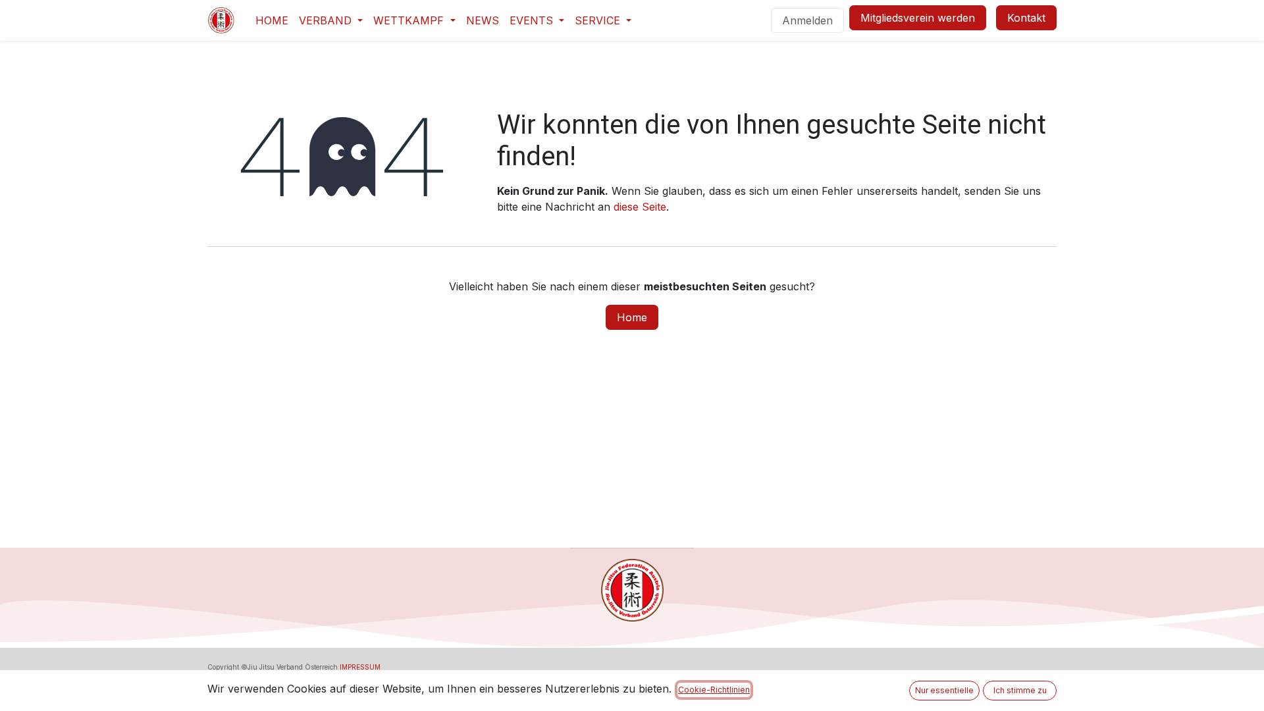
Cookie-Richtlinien (714, 690)
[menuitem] (272, 20)
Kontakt (1026, 17)
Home (632, 317)
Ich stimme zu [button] (1020, 690)
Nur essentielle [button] (944, 690)
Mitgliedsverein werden (917, 17)
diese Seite (640, 206)
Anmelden (807, 20)
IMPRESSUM (360, 667)
